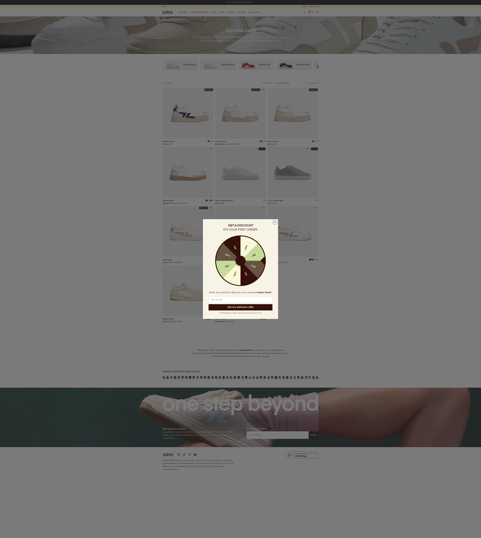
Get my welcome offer (240, 307)
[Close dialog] (275, 222)
